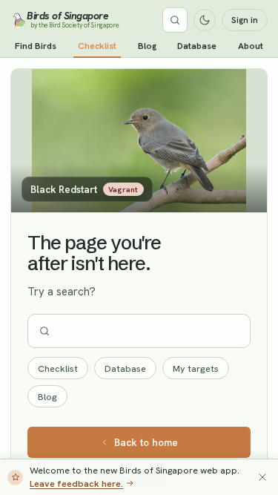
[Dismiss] (262, 477)
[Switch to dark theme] (204, 20)
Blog (147, 46)
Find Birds (35, 46)
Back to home (146, 442)
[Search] (175, 20)
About (250, 46)
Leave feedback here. (76, 483)
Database (196, 46)
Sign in (244, 20)
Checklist (97, 46)
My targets (196, 368)
